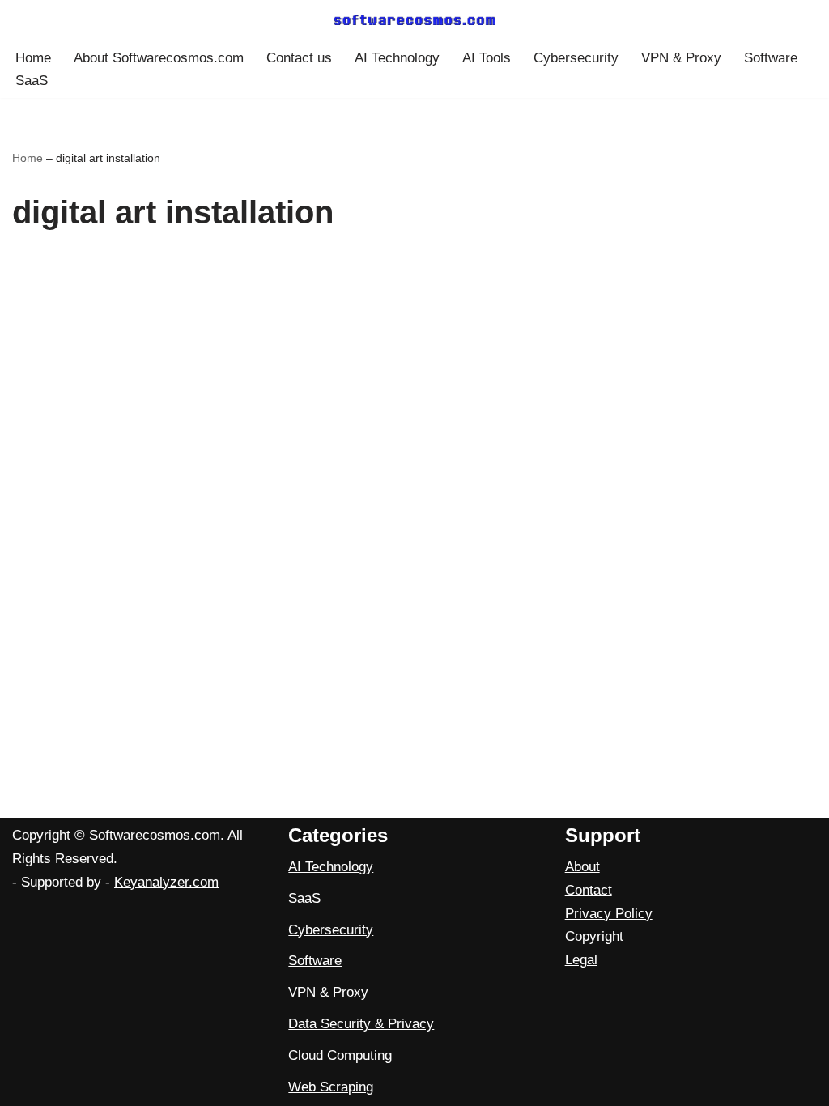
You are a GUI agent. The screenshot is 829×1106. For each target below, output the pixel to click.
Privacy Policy (609, 913)
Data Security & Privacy (361, 1024)
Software (770, 58)
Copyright (594, 936)
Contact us (299, 58)
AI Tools (486, 58)
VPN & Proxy (681, 58)
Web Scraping (330, 1087)
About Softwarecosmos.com (159, 58)
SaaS (31, 80)
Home (33, 58)
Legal (581, 960)
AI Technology (397, 58)
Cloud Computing (340, 1055)
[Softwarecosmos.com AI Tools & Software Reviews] (414, 20)
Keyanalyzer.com (166, 882)
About (582, 866)
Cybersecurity (576, 58)
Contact (588, 890)
